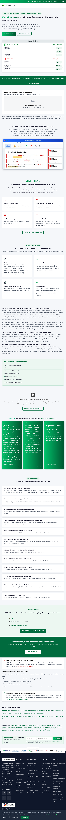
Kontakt (48, 1)
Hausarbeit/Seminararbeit (33, 776)
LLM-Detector (49, 716)
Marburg (36, 727)
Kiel (13, 725)
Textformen (31, 759)
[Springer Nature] (59, 751)
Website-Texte (31, 784)
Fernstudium (19, 779)
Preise (55, 1)
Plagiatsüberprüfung (45, 710)
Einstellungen (15, 817)
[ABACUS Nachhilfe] (23, 751)
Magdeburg (19, 727)
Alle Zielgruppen (31, 763)
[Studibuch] (40, 750)
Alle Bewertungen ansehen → (49, 418)
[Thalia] (6, 750)
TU (12, 618)
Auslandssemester (21, 782)
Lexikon (44, 759)
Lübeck (13, 727)
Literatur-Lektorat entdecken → (33, 408)
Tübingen (36, 730)
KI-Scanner (13, 716)
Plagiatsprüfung (6, 710)
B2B (41, 1)
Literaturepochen (46, 792)
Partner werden (57, 791)
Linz (53, 725)
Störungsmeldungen (58, 797)
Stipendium (19, 777)
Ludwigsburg (58, 725)
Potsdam (28, 729)
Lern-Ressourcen (7, 778)
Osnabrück (5, 729)
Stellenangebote (57, 794)
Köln (39, 725)
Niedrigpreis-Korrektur (8, 780)
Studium (5, 769)
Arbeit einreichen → (8, 33)
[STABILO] (49, 750)
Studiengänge (20, 790)
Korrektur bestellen (24, 33)
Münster (47, 727)
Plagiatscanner (25, 710)
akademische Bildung (8, 767)
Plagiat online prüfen (39, 713)
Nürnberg (53, 727)
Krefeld (35, 725)
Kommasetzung (46, 766)
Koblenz (24, 725)
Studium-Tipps (20, 763)
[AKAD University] (30, 751)
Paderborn (11, 729)
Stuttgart (26, 730)
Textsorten (44, 784)
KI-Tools (18, 771)
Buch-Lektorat (31, 779)
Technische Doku (31, 792)
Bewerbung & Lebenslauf (33, 781)
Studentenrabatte (21, 774)
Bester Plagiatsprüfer (58, 710)
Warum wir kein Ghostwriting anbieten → (18, 699)
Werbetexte (30, 787)
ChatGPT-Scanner (30, 716)
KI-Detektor (5, 716)
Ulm (41, 730)
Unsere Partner (33, 748)
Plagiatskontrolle (27, 713)
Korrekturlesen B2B (58, 781)
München (42, 727)
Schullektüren (45, 790)
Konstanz (29, 725)
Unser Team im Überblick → (25, 666)
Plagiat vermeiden (8, 713)
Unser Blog (56, 770)
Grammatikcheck (46, 768)
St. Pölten (21, 730)
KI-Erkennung (40, 716)
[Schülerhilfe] (15, 751)
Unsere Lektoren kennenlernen (33, 232)
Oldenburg (59, 727)
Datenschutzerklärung (56, 741)
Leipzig (49, 725)
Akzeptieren (25, 817)
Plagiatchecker (16, 710)
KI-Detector (57, 716)
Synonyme (44, 779)
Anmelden (57, 738)
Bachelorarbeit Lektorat (33, 770)
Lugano (4, 727)
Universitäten (19, 792)
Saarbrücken (55, 729)
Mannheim (30, 727)
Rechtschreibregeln (47, 763)
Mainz (25, 727)
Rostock (49, 729)
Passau (17, 729)
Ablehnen (5, 817)
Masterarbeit (30, 773)
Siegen (9, 730)
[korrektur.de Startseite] (9, 5)
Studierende (5, 765)
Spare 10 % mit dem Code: (33, 631)
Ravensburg (35, 729)
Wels (48, 730)
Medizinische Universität (19, 625)
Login (62, 1)
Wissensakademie (21, 768)
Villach (44, 730)
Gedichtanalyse (46, 787)
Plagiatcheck (34, 710)
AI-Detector (20, 716)
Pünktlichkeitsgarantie (59, 778)
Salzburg (4, 730)
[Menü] (62, 5)
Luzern (8, 727)
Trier (31, 730)
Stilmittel (44, 781)
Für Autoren (33, 1)
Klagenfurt (18, 725)
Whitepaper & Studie (32, 790)
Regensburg (42, 729)
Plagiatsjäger (17, 713)
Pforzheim (22, 729)
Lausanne (43, 725)
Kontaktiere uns (57, 768)
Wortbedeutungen (46, 776)
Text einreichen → (33, 651)
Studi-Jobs (19, 766)
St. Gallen (14, 730)
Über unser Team (57, 783)
